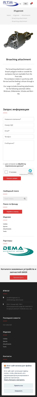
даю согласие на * (15, 165)
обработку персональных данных (15, 165)
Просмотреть (18, 277)
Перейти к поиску (12, 212)
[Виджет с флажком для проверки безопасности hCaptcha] (18, 172)
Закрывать (18, 391)
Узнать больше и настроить (14, 380)
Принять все (18, 385)
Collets (5, 224)
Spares (5, 226)
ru (26, 4)
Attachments (7, 229)
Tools (4, 231)
